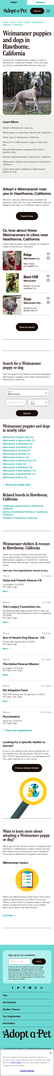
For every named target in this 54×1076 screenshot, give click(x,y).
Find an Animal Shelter (27, 768)
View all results (27, 327)
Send (38, 961)
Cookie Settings (27, 1071)
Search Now (27, 216)
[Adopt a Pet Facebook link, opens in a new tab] (13, 988)
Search (27, 413)
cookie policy (16, 1063)
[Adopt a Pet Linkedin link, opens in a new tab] (41, 988)
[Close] (51, 1053)
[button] (48, 254)
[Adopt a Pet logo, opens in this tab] (27, 1037)
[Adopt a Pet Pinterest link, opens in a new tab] (25, 988)
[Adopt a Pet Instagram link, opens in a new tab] (36, 988)
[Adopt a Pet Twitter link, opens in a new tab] (19, 988)
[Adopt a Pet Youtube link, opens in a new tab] (31, 988)
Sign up (37, 11)
